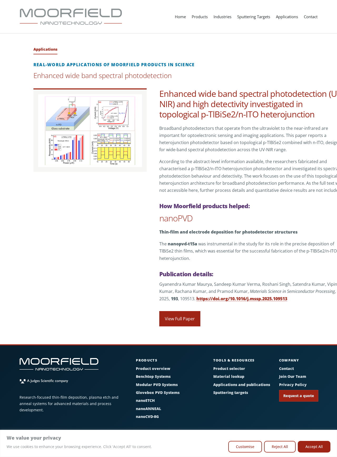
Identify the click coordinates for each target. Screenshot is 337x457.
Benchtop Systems (153, 376)
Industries (222, 17)
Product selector (229, 368)
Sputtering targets (230, 392)
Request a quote (298, 395)
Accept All (314, 446)
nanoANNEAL (148, 408)
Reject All (280, 446)
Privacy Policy (293, 384)
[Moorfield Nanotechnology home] (58, 367)
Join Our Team (292, 376)
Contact (311, 17)
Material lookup (228, 376)
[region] (168, 443)
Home (180, 17)
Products (200, 17)
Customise (245, 446)
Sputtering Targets (253, 17)
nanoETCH (145, 400)
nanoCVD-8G (147, 416)
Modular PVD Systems (157, 384)
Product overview (153, 368)
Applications (287, 17)
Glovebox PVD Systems (158, 392)
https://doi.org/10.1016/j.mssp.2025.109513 (241, 299)
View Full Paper (180, 319)
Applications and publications (241, 384)
